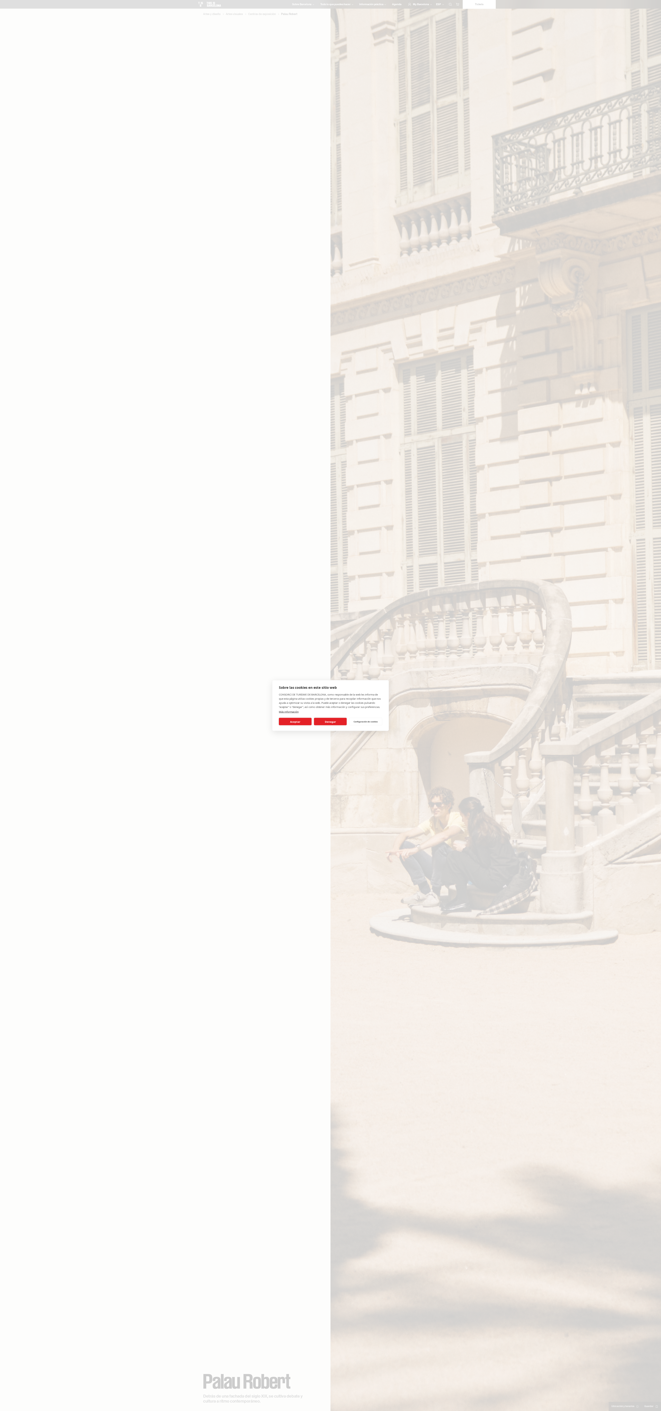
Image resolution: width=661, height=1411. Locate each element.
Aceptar (295, 721)
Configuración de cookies (366, 721)
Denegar (330, 721)
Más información (289, 711)
